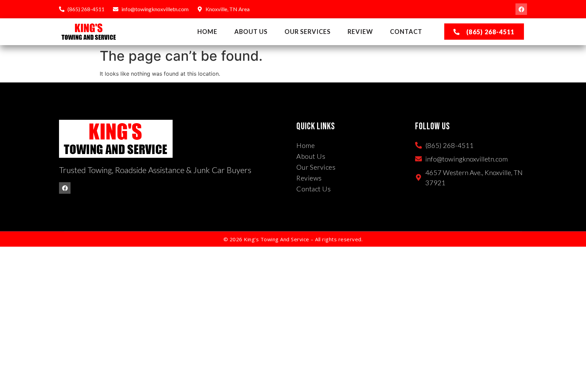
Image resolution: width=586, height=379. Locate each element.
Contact (406, 31)
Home (207, 31)
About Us (251, 31)
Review (360, 31)
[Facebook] (521, 9)
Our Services (308, 31)
